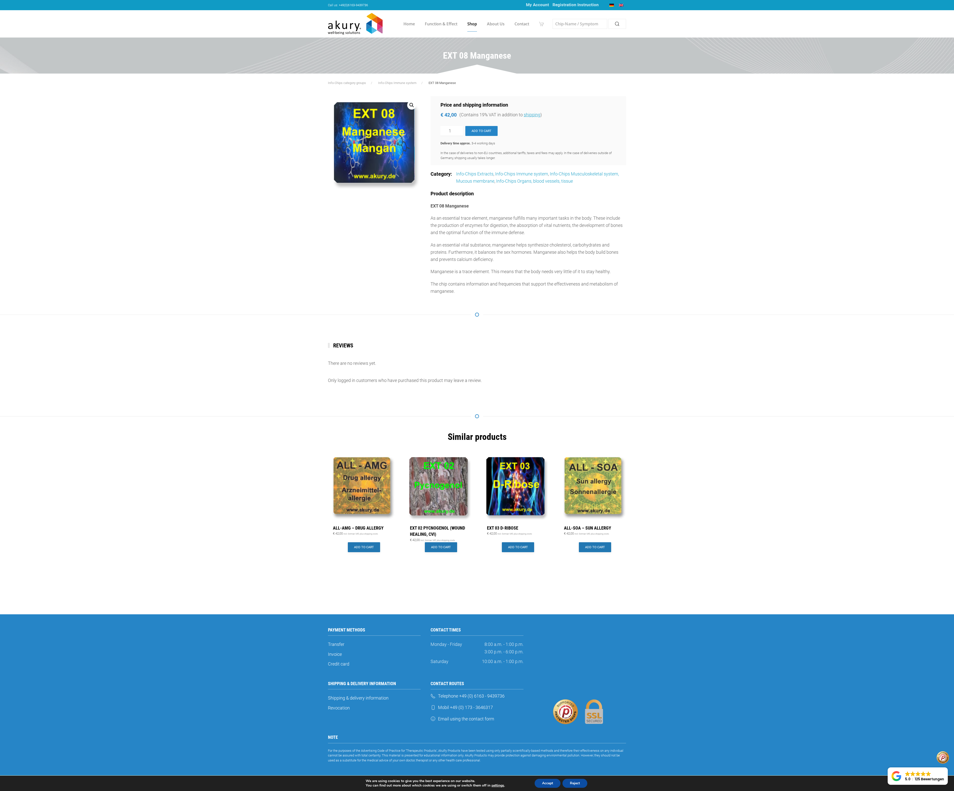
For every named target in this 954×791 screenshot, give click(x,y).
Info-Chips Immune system (521, 173)
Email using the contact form (466, 718)
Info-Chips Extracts (474, 173)
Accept (547, 783)
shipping (532, 114)
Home (409, 24)
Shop (472, 24)
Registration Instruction (576, 4)
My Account (537, 4)
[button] (411, 105)
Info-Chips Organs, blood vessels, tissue (534, 181)
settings (497, 785)
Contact (522, 24)
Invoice (335, 654)
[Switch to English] (621, 5)
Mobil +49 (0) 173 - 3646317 (465, 707)
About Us (496, 24)
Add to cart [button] (364, 547)
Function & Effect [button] (441, 24)
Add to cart (481, 131)
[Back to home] (355, 24)
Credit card (338, 663)
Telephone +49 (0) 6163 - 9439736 (471, 696)
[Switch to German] (611, 5)
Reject (575, 783)
